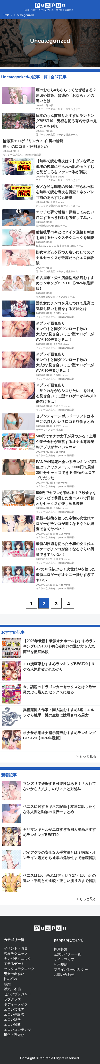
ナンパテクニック (17, 959)
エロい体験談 (14, 1014)
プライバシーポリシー (71, 969)
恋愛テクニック (16, 953)
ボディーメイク (16, 1004)
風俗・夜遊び (14, 1035)
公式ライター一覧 (67, 954)
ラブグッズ (12, 999)
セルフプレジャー (17, 994)
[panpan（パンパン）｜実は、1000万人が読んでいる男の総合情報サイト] (50, 4)
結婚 (7, 984)
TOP (6, 15)
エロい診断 (12, 1025)
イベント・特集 (16, 948)
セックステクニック (19, 969)
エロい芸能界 (14, 1009)
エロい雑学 (12, 1019)
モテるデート (14, 964)
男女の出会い (14, 974)
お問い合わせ (64, 974)
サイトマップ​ (64, 959)
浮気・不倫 (12, 989)
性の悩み (10, 979)
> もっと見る (86, 756)
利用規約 (60, 964)
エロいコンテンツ (17, 1030)
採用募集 (60, 949)
